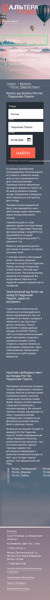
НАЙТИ (23, 153)
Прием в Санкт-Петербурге (23, 59)
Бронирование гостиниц (21, 63)
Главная (11, 83)
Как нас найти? (10, 21)
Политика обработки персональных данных (24, 568)
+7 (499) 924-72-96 (16, 563)
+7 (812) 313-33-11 (16, 548)
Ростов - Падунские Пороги (25, 86)
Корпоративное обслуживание (25, 54)
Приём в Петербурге (16, 582)
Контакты (12, 531)
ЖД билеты (25, 83)
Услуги (12, 40)
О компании (15, 50)
